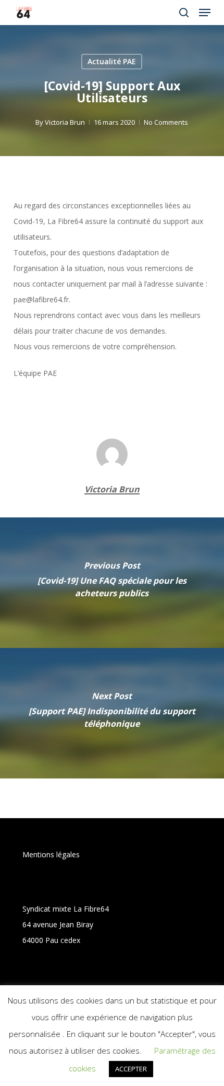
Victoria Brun (65, 122)
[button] (204, 12)
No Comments (166, 122)
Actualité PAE (112, 61)
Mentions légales (51, 854)
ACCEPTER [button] (131, 1068)
